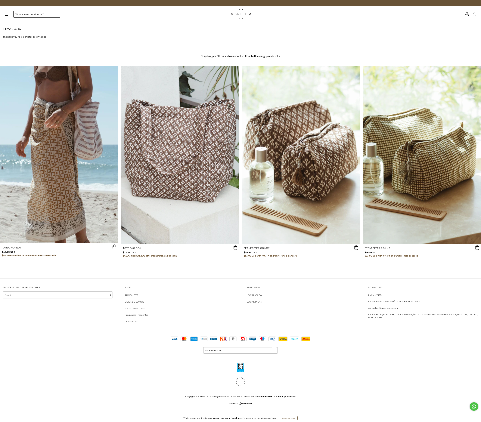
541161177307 (375, 294)
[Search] (56, 15)
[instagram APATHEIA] (7, 309)
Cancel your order (286, 396)
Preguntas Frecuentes (136, 314)
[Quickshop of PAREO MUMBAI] (114, 247)
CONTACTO (131, 321)
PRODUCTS (131, 295)
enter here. (267, 396)
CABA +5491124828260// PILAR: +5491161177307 (394, 301)
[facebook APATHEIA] (18, 309)
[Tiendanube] (240, 404)
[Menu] (6, 14)
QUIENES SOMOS (134, 301)
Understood (289, 418)
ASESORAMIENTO (135, 308)
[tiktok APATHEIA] (30, 309)
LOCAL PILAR (254, 301)
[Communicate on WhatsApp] (474, 406)
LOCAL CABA (254, 295)
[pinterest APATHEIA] (42, 309)
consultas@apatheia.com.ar (383, 307)
